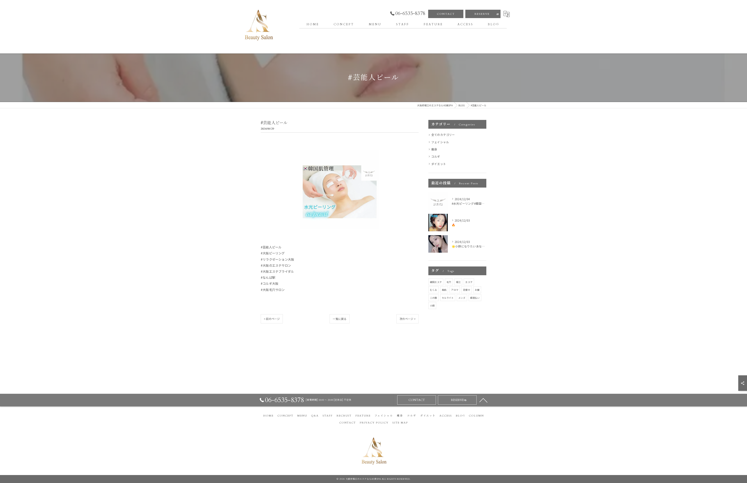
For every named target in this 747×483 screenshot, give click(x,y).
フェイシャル (440, 142)
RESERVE (482, 14)
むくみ (433, 289)
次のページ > (408, 319)
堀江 (458, 282)
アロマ (454, 289)
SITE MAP (400, 422)
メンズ (462, 297)
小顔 (432, 305)
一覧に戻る (339, 319)
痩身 (434, 149)
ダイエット (438, 164)
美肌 (444, 289)
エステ (469, 282)
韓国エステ (436, 282)
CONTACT (446, 14)
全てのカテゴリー (443, 135)
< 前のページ (272, 319)
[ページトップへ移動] (483, 400)
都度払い (475, 297)
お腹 (477, 289)
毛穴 (448, 282)
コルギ (435, 156)
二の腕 (433, 297)
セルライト (448, 297)
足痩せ (466, 289)
